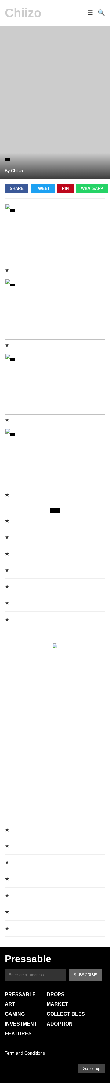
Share (17, 188)
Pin (65, 188)
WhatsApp (92, 188)
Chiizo (23, 13)
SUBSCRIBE (85, 975)
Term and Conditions (25, 1053)
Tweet (43, 188)
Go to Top (91, 1068)
